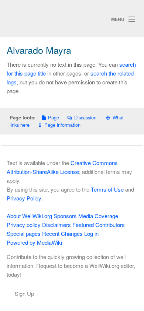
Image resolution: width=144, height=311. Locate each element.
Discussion (85, 117)
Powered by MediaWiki (34, 242)
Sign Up (24, 293)
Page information (62, 124)
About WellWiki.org (29, 216)
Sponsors (65, 216)
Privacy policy (24, 224)
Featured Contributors (98, 224)
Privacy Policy (24, 198)
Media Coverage (98, 216)
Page (53, 117)
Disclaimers (56, 224)
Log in (91, 233)
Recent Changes (62, 233)
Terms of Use (107, 189)
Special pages (24, 233)
